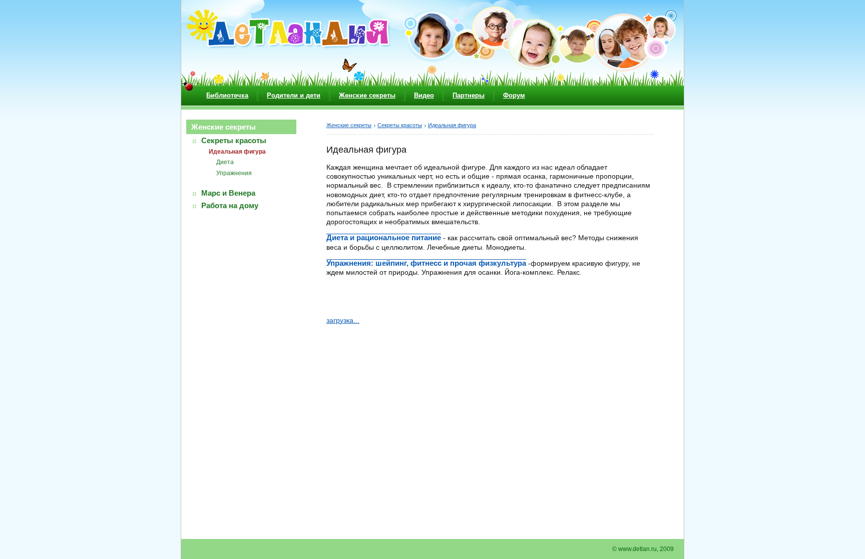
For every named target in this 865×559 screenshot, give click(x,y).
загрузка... (342, 320)
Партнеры (469, 95)
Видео (424, 95)
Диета (225, 162)
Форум (514, 95)
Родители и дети (293, 95)
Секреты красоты (233, 140)
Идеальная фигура (237, 151)
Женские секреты (367, 95)
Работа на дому (229, 205)
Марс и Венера (228, 193)
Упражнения (234, 173)
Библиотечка (227, 95)
